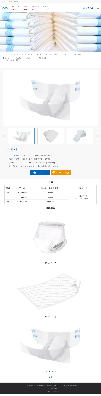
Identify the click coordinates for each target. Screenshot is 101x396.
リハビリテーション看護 (72, 54)
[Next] (97, 136)
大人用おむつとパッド (23, 58)
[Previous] (4, 136)
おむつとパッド (8, 58)
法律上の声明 (52, 388)
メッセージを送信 (62, 172)
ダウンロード (42, 172)
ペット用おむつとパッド (43, 58)
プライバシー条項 (52, 391)
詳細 (50, 377)
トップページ (10, 54)
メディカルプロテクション (33, 54)
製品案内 (20, 54)
